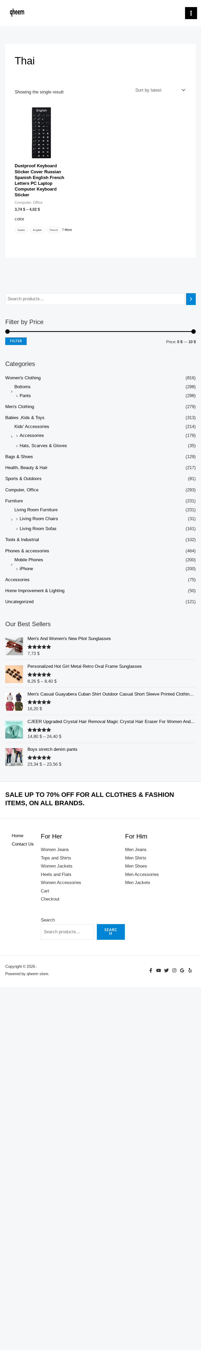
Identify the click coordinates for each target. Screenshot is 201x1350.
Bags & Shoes (19, 456)
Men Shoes (136, 866)
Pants (25, 395)
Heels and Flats (56, 874)
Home (17, 835)
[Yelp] (190, 970)
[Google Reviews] (182, 970)
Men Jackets (137, 882)
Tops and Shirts (56, 857)
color (19, 218)
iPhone (26, 568)
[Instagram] (174, 970)
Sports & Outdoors (23, 478)
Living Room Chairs (39, 518)
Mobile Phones (28, 559)
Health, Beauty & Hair (26, 467)
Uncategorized (19, 601)
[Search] (191, 299)
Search (48, 920)
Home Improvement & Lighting (34, 590)
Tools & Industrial (22, 539)
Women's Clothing (23, 377)
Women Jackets (56, 866)
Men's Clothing (19, 406)
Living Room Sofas (38, 528)
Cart (45, 890)
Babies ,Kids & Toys (24, 417)
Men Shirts (135, 857)
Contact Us (23, 844)
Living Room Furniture (36, 509)
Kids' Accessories (31, 426)
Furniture (14, 500)
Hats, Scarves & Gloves (43, 445)
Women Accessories (61, 882)
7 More (67, 230)
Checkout (50, 899)
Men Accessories (142, 874)
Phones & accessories (27, 550)
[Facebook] (150, 970)
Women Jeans (55, 849)
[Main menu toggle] (191, 13)
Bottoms (22, 386)
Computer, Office (21, 489)
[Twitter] (166, 970)
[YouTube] (158, 970)
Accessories (32, 435)
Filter (16, 341)
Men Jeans (136, 849)
